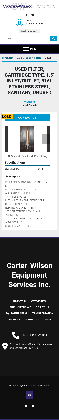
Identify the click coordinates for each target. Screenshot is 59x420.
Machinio (45, 385)
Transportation (42, 313)
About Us (14, 319)
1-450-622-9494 (34, 23)
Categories (38, 301)
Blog (47, 319)
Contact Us (27, 117)
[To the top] (29, 395)
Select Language (28, 31)
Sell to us (42, 307)
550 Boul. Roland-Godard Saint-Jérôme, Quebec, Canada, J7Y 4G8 (31, 346)
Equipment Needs (16, 313)
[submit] (53, 38)
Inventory (19, 301)
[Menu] (26, 49)
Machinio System (18, 385)
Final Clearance (20, 307)
